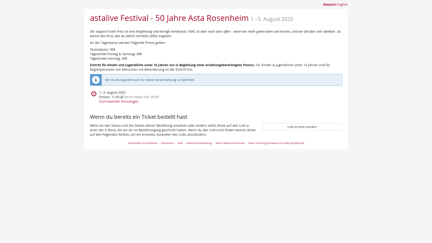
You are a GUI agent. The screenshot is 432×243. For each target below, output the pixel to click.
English (342, 4)
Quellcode (297, 143)
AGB (180, 143)
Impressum (167, 143)
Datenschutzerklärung (199, 143)
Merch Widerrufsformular (230, 143)
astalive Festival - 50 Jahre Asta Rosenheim (169, 17)
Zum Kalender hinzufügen (119, 101)
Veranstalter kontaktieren (143, 143)
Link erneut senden (302, 127)
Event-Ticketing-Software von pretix (269, 143)
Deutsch (329, 4)
